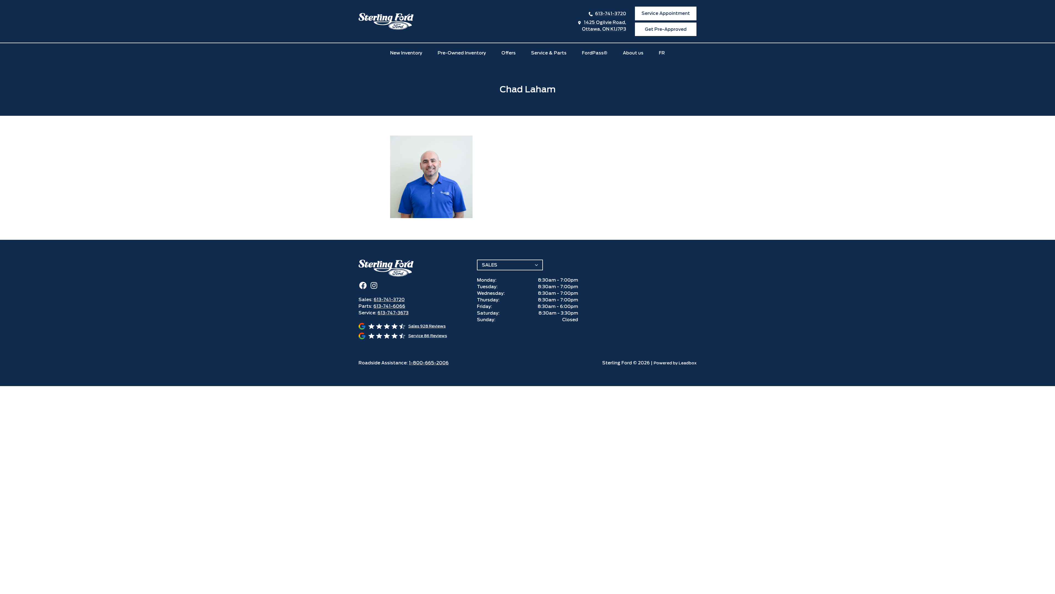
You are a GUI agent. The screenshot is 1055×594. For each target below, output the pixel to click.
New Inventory (406, 53)
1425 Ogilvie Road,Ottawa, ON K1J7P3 (604, 26)
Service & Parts (549, 53)
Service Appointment (666, 13)
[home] (386, 21)
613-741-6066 (389, 306)
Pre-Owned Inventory (462, 53)
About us (633, 53)
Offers (508, 53)
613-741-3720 (610, 13)
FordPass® (594, 53)
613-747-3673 (393, 312)
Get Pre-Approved (666, 29)
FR (662, 53)
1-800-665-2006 (429, 362)
